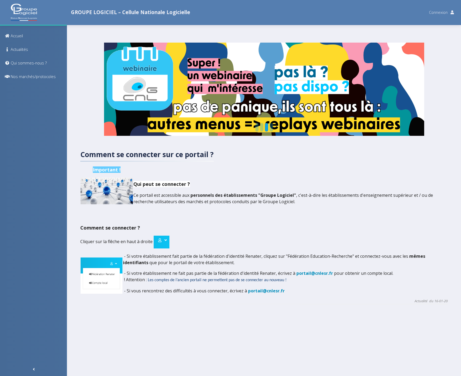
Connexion (439, 12)
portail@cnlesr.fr (314, 273)
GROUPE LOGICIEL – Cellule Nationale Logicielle (130, 12)
